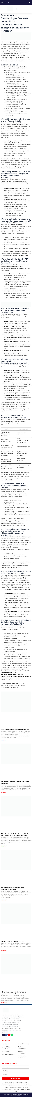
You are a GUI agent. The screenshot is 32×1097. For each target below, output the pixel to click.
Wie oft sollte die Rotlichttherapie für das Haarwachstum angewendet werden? (15, 834)
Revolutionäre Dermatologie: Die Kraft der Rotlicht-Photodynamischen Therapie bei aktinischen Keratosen (15, 68)
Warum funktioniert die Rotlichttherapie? (15, 729)
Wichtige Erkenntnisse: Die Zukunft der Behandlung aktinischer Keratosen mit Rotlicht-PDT (17, 113)
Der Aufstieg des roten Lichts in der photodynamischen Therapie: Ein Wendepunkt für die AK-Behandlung (16, 77)
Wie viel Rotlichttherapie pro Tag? (12, 941)
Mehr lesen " (3, 740)
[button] (30, 2)
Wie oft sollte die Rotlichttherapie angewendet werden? (12, 888)
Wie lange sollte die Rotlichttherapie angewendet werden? (13, 993)
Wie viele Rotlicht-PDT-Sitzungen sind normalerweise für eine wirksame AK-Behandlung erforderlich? (16, 104)
